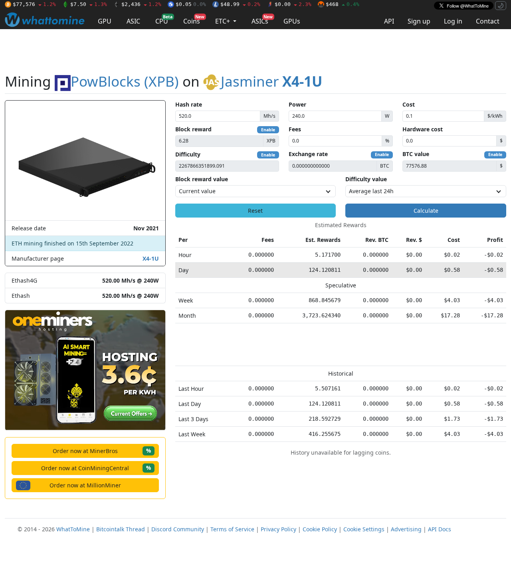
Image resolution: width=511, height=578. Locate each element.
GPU (104, 21)
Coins (193, 20)
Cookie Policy (320, 529)
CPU (163, 20)
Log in (453, 21)
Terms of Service (232, 529)
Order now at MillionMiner (85, 485)
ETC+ (223, 21)
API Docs (439, 529)
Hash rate (188, 104)
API (389, 21)
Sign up (419, 21)
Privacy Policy (278, 529)
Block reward (193, 129)
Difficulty (187, 154)
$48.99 (240, 4)
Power (297, 104)
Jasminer (271, 81)
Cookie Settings (363, 529)
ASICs (262, 20)
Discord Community (177, 529)
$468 (342, 4)
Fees (295, 129)
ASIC (133, 21)
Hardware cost (422, 129)
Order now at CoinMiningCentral (96, 467)
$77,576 (34, 4)
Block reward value (201, 179)
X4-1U (151, 258)
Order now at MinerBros (102, 450)
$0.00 (293, 4)
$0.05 (191, 4)
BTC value (415, 154)
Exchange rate (308, 154)
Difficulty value (366, 179)
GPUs (291, 21)
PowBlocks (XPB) (125, 81)
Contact (487, 21)
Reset (255, 210)
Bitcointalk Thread (120, 529)
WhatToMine (73, 529)
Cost (408, 104)
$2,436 (141, 4)
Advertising (406, 529)
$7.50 (88, 4)
